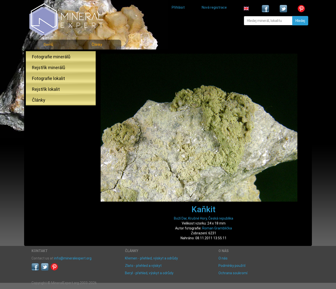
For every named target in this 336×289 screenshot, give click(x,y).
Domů (48, 45)
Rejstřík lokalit (46, 89)
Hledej (300, 21)
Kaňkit (203, 209)
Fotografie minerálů (51, 56)
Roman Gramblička (217, 228)
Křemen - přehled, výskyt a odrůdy (151, 258)
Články (97, 45)
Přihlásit (178, 7)
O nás (223, 258)
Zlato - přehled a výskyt (143, 266)
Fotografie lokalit (48, 78)
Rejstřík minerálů (48, 67)
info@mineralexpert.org (73, 258)
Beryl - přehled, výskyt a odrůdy (149, 273)
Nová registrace (214, 7)
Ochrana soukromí (232, 273)
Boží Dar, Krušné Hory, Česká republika (203, 218)
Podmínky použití (231, 266)
